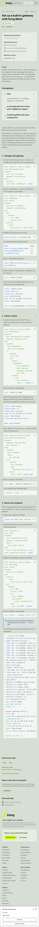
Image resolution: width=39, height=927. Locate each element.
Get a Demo (23, 837)
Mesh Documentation (12, 38)
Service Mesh (6, 858)
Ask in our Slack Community (13, 802)
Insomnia (23, 858)
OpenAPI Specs (25, 860)
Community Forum (7, 893)
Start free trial (10, 837)
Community (5, 890)
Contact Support (9, 805)
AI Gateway (5, 855)
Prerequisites (7, 88)
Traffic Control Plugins (8, 880)
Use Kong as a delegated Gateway (17, 48)
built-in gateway (27, 143)
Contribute (7, 790)
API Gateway (6, 852)
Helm (17, 98)
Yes (5, 763)
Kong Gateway (25, 850)
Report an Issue (6, 769)
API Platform (6, 850)
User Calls (5, 901)
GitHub (4, 895)
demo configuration (15, 133)
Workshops (5, 903)
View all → (5, 883)
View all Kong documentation (10, 773)
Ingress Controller (26, 863)
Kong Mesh (9, 26)
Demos (4, 898)
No (10, 763)
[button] (35, 166)
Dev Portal (5, 860)
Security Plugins (7, 878)
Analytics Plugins (7, 872)
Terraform (24, 878)
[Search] (26, 3)
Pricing (4, 863)
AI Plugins (5, 870)
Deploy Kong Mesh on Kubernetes (16, 51)
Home (3, 11)
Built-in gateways (12, 45)
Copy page (8, 23)
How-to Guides (10, 11)
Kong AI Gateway (26, 852)
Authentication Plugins (9, 875)
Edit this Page (17, 769)
